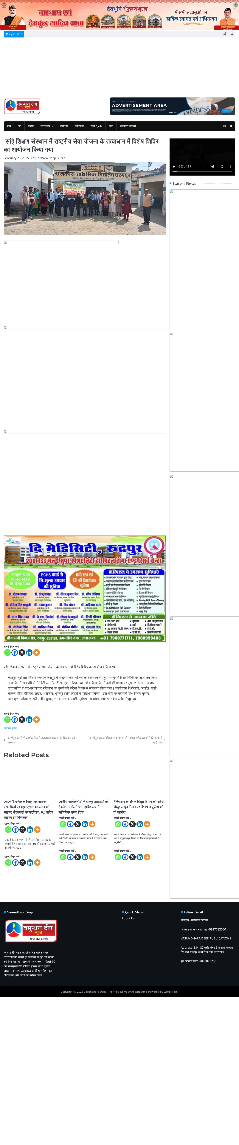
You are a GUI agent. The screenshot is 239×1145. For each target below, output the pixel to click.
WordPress (171, 991)
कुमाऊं (14, 728)
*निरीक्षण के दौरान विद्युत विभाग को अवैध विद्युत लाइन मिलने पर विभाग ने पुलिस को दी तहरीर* (139, 807)
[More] (36, 652)
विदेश (31, 126)
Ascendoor (138, 991)
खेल (111, 126)
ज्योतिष (64, 126)
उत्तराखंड (45, 126)
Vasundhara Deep (95, 991)
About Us (128, 918)
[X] (22, 652)
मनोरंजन (79, 126)
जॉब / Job (96, 126)
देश (19, 126)
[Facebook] (14, 652)
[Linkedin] (29, 652)
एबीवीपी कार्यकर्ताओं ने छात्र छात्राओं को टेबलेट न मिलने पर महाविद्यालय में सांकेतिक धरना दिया (83, 807)
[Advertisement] (119, 69)
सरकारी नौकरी (128, 126)
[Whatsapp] (7, 652)
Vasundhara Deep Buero (48, 158)
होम (9, 126)
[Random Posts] (224, 34)
